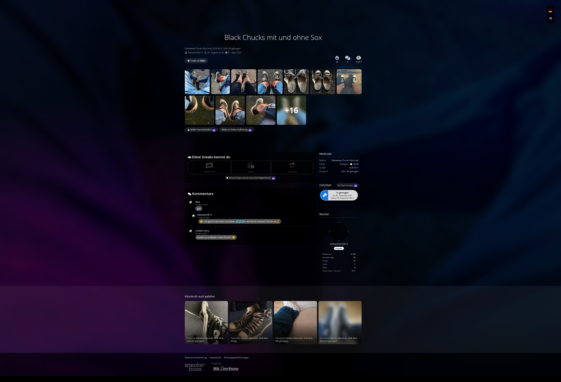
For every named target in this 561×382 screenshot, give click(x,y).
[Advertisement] (273, 140)
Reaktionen (326, 254)
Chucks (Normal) (345, 160)
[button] (550, 11)
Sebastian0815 (195, 52)
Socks (324, 264)
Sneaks (325, 261)
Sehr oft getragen (350, 171)
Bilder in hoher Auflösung (234, 129)
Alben (324, 267)
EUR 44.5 (354, 167)
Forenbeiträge (328, 257)
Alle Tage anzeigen (345, 185)
